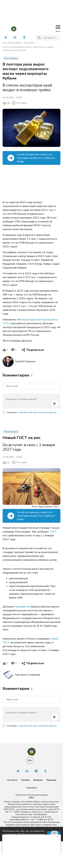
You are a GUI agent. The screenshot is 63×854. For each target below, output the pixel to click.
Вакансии (37, 780)
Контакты (12, 780)
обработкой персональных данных (38, 412)
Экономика (29, 42)
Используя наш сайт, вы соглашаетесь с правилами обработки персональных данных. (24, 834)
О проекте (31, 787)
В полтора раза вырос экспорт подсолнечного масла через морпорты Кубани (28, 48)
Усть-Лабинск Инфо (12, 42)
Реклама (25, 780)
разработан (23, 606)
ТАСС (53, 531)
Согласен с (32, 412)
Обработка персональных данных (31, 795)
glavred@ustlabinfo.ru (19, 819)
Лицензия (51, 780)
